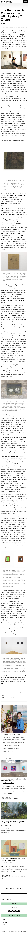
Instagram (4, 75)
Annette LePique (7, 862)
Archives (3, 876)
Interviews (24, 27)
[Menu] (25, 1)
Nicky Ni (5, 23)
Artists (10, 27)
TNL (22, 739)
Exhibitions (14, 27)
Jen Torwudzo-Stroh (8, 783)
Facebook (13, 740)
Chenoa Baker (7, 825)
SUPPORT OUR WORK (14, 915)
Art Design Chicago (9, 876)
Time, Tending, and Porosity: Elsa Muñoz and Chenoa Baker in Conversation (13, 822)
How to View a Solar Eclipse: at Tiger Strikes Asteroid (13, 859)
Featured (20, 27)
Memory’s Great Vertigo (15, 677)
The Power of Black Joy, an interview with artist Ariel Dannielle (13, 779)
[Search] (20, 1)
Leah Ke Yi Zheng (17, 73)
